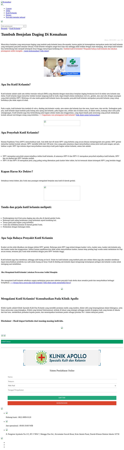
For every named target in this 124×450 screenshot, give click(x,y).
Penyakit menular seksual (15, 17)
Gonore (9, 8)
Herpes (8, 15)
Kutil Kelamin (11, 13)
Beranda (4, 28)
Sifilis (8, 11)
